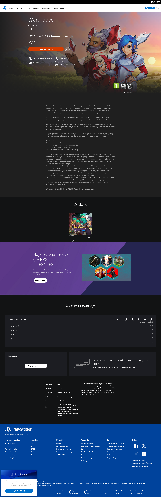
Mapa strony (107, 492)
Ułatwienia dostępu (62, 446)
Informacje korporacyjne (13, 455)
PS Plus (28, 8)
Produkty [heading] (34, 440)
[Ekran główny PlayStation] (5, 8)
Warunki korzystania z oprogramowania (137, 492)
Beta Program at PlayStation (141, 466)
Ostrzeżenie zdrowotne (114, 452)
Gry (22, 8)
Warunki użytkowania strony (92, 492)
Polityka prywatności (74, 492)
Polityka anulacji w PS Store (116, 446)
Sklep (11, 8)
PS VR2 (32, 449)
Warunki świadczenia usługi (116, 443)
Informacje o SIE (10, 443)
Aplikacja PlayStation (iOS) (140, 460)
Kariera (7, 446)
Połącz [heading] (134, 440)
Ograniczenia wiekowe (114, 449)
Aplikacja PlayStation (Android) (142, 463)
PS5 (17, 8)
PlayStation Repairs (87, 452)
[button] (40, 280)
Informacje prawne (59, 492)
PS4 (31, 446)
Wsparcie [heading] (85, 440)
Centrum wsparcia (87, 443)
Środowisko (59, 443)
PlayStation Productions (12, 452)
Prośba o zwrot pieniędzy (89, 458)
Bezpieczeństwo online (63, 449)
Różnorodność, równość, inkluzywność (64, 453)
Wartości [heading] (59, 440)
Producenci (110, 455)
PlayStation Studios (11, 449)
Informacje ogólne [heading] (12, 440)
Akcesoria (36, 8)
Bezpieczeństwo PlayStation (90, 446)
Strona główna (9, 434)
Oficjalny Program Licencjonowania (118, 458)
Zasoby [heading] (110, 440)
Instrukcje (84, 461)
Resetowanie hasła (87, 455)
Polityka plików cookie (119, 492)
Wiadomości (46, 8)
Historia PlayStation (11, 458)
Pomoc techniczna (58, 8)
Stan (82, 449)
